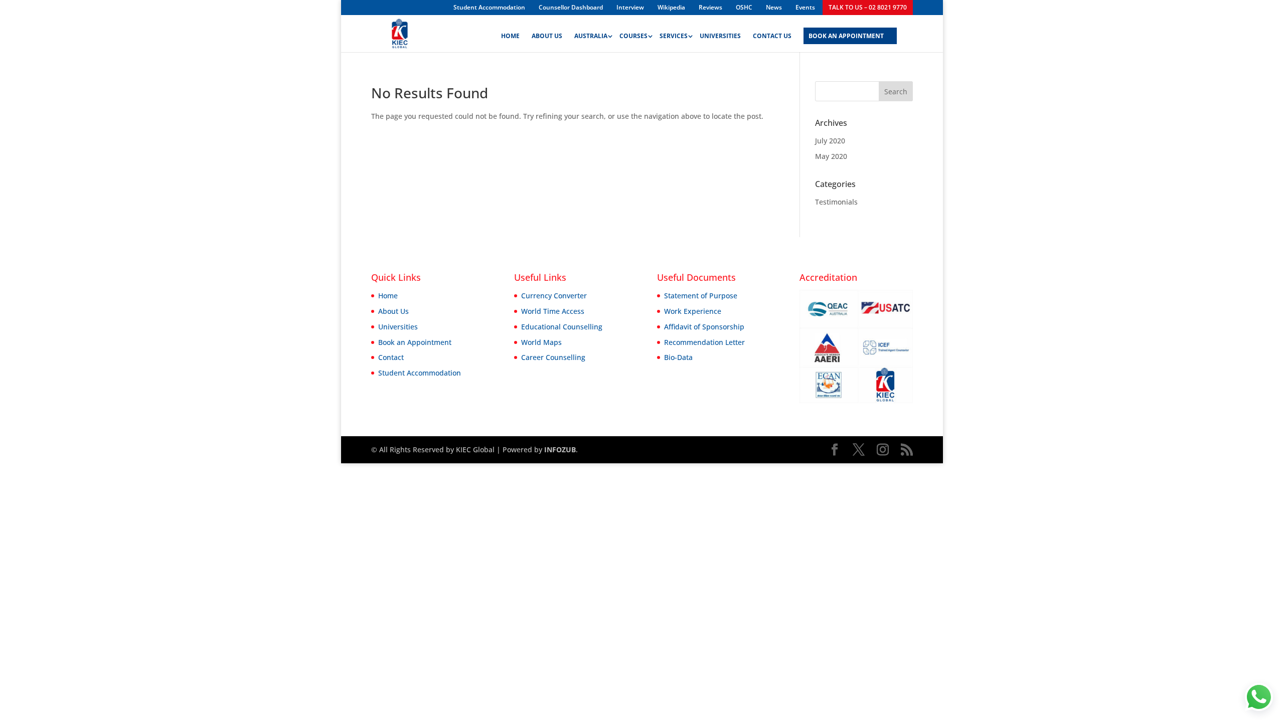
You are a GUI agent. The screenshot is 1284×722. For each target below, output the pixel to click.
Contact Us (772, 36)
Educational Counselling (561, 326)
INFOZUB (559, 449)
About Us (547, 36)
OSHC (744, 7)
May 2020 (831, 156)
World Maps (541, 342)
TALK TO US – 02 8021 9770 (868, 7)
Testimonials (836, 202)
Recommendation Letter (704, 342)
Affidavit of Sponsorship (704, 326)
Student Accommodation (489, 7)
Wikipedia (671, 7)
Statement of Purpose (700, 295)
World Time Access (552, 311)
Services (674, 36)
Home (510, 36)
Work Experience (692, 311)
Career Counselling (553, 357)
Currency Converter (554, 295)
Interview (630, 7)
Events (805, 7)
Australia (590, 36)
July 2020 (830, 140)
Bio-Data (678, 357)
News (774, 7)
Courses (633, 36)
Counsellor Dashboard (571, 7)
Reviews (710, 7)
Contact (391, 357)
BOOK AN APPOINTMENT (846, 36)
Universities (720, 36)
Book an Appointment (414, 342)
